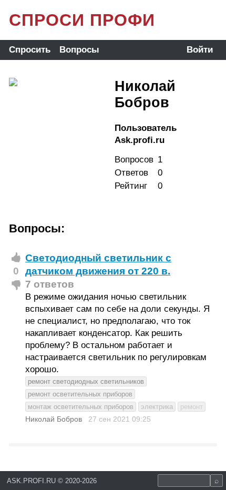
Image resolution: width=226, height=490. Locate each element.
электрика (157, 407)
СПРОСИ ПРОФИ (82, 20)
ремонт (191, 407)
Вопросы (79, 50)
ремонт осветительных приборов (80, 394)
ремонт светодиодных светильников (86, 381)
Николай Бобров (53, 419)
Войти (200, 50)
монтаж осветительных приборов (80, 407)
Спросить (29, 50)
